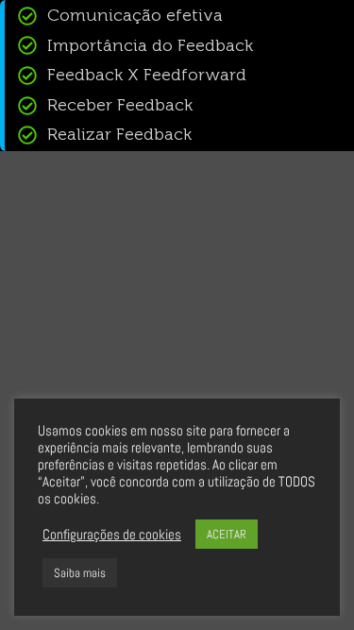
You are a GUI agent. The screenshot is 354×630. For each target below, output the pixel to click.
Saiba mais (80, 573)
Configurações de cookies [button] (111, 534)
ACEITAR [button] (226, 534)
